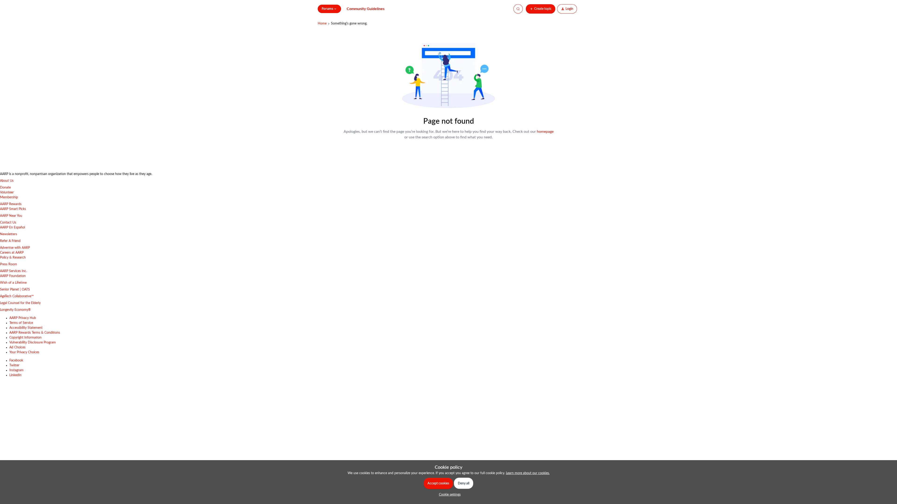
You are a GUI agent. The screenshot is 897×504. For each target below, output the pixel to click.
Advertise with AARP (15, 247)
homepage (545, 131)
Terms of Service (21, 323)
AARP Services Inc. (13, 271)
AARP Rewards (10, 204)
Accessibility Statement (26, 327)
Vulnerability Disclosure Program (32, 342)
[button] (540, 9)
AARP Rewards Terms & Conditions (34, 332)
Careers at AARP (12, 252)
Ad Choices (17, 347)
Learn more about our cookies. (528, 473)
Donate (5, 187)
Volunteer (7, 192)
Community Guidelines (365, 9)
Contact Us (8, 222)
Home (322, 23)
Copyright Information (25, 337)
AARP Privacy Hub (22, 318)
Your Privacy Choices (24, 352)
